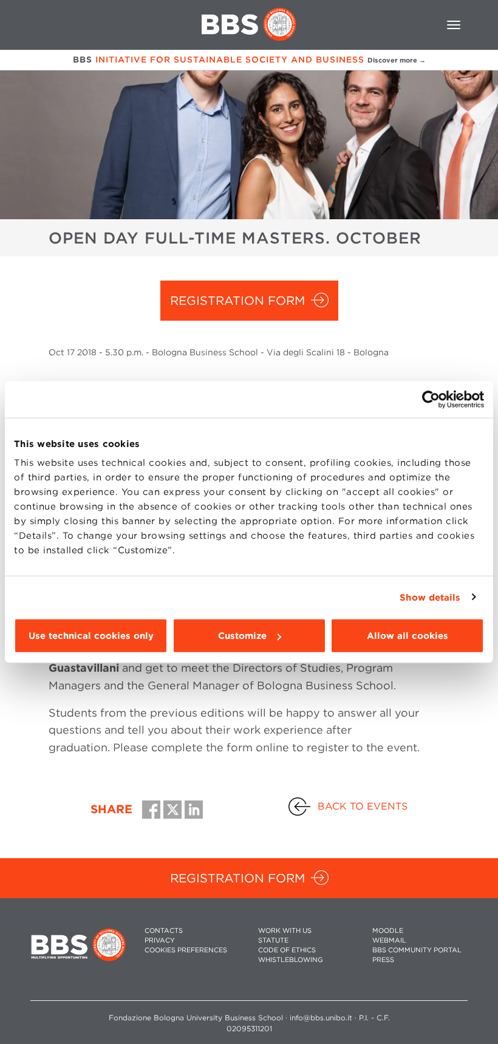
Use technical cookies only (91, 635)
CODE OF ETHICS (287, 950)
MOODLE (387, 930)
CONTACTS (164, 930)
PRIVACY (160, 940)
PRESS (383, 960)
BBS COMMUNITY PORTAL (417, 950)
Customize (242, 635)
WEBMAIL (389, 940)
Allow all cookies (407, 635)
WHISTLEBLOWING (290, 960)
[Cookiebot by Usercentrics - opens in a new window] (431, 399)
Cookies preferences (186, 950)
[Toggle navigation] (454, 25)
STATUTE (273, 940)
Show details (430, 597)
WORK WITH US (285, 930)
